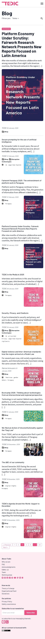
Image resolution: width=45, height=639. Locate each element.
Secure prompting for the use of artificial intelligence (19, 140)
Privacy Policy (7, 601)
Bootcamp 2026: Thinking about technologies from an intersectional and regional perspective (22, 393)
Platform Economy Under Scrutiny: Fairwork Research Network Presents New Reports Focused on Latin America (21, 44)
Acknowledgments (8, 567)
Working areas (7, 575)
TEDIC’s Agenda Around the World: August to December (21, 504)
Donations (5, 594)
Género (4, 380)
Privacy (4, 339)
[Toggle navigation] (42, 3)
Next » (5, 547)
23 (40, 545)
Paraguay (8, 203)
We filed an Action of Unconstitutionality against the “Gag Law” (22, 429)
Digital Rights (10, 486)
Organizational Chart (9, 591)
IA (6, 165)
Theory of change (8, 588)
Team (4, 572)
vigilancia (5, 341)
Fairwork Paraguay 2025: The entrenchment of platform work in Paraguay (21, 181)
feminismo (8, 377)
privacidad (12, 336)
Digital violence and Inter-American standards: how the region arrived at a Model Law (21, 352)
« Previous (7, 545)
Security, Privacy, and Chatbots (15, 313)
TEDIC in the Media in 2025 (13, 274)
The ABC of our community (13, 462)
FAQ (3, 564)
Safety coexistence (9, 604)
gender (16, 377)
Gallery (4, 570)
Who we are (6, 562)
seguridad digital (14, 165)
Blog (7, 13)
